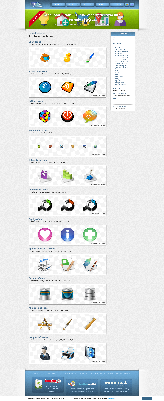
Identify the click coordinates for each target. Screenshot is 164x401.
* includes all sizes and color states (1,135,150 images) (82, 24)
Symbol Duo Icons (121, 53)
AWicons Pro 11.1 (119, 39)
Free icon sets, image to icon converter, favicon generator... (82, 390)
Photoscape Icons (38, 189)
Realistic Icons (119, 71)
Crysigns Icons (36, 219)
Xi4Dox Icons (36, 100)
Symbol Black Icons (121, 55)
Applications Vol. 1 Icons (42, 248)
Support (89, 373)
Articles (109, 373)
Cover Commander (121, 94)
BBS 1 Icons (35, 41)
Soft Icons (118, 69)
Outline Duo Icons (121, 59)
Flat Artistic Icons (120, 49)
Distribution (99, 373)
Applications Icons (39, 307)
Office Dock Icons (38, 159)
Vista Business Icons (121, 65)
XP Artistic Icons (120, 75)
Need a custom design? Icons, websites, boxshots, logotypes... (116, 390)
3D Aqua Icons (119, 83)
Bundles (102, 4)
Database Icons (37, 278)
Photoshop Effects (119, 107)
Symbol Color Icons (121, 51)
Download (117, 4)
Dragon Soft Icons (38, 337)
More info (111, 398)
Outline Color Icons (121, 57)
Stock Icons (73, 4)
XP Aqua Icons (119, 79)
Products (58, 4)
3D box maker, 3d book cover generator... (53, 388)
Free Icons (87, 4)
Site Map (127, 373)
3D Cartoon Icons (38, 71)
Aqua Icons (118, 81)
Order (81, 373)
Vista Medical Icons (121, 67)
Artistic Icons (119, 77)
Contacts (118, 373)
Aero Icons (118, 73)
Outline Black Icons (121, 61)
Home (35, 373)
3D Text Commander (121, 101)
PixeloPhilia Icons (38, 130)
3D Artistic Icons (120, 85)
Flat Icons (118, 47)
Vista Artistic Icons (121, 63)
